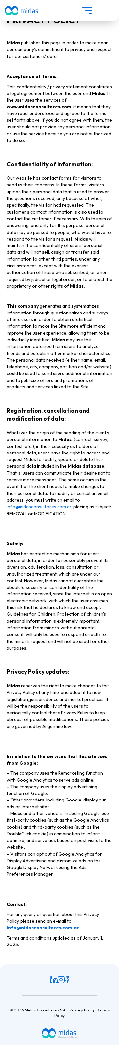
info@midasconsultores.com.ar (39, 507)
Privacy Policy (82, 1010)
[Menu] (87, 10)
